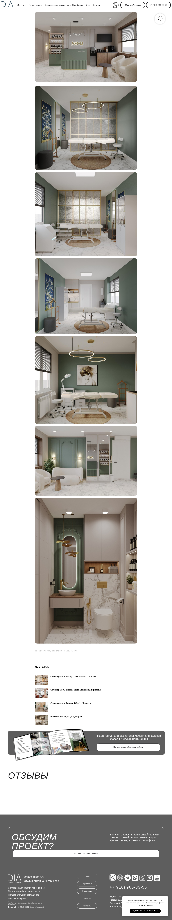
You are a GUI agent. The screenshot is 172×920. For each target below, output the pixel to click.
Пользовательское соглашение (23, 895)
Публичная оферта (17, 898)
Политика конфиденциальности (24, 891)
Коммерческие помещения (57, 5)
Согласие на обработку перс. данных (26, 888)
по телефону (147, 840)
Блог (87, 5)
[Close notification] (166, 898)
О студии (21, 5)
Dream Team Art (34, 876)
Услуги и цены (35, 5)
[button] (132, 5)
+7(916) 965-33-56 (128, 887)
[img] (115, 5)
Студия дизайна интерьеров (41, 880)
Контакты (97, 5)
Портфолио (77, 5)
